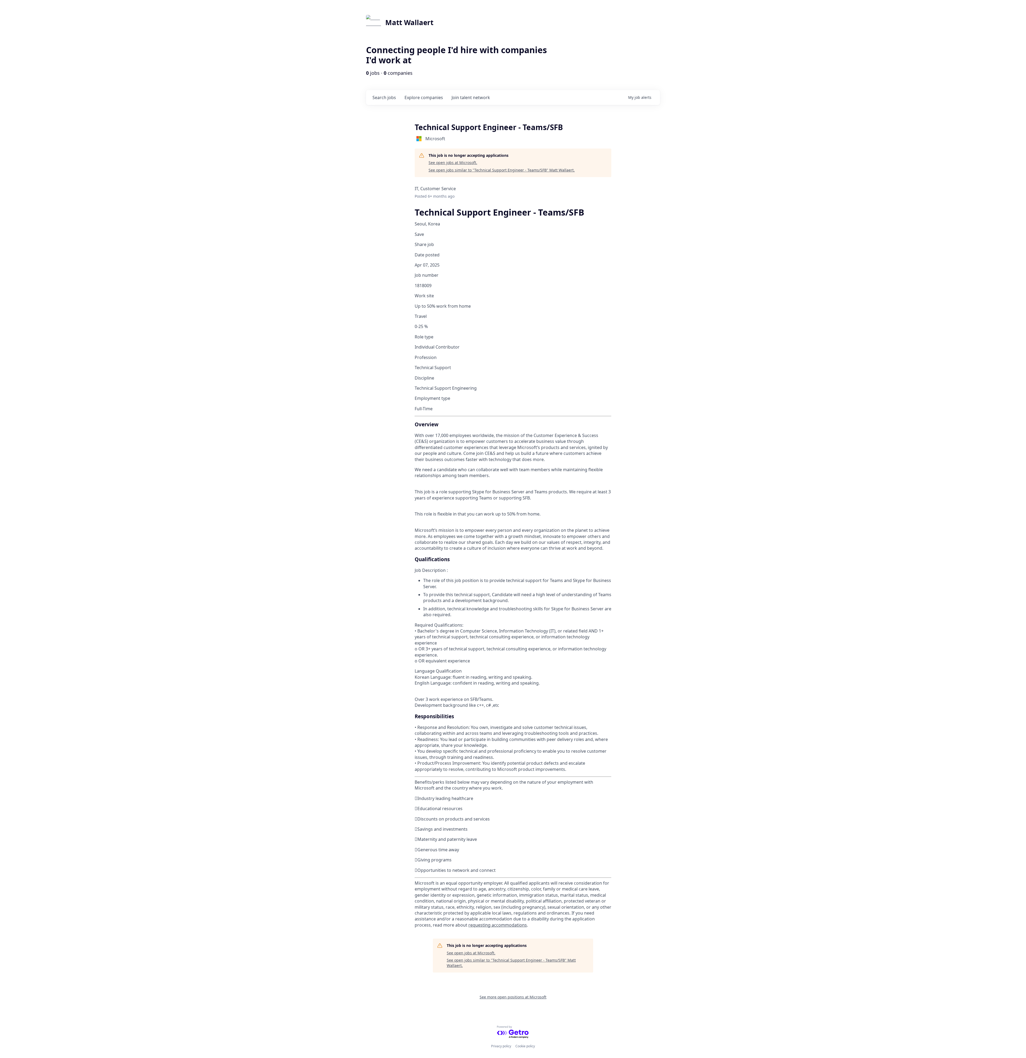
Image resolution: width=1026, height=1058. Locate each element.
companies (424, 97)
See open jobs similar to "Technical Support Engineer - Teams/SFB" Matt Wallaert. (502, 170)
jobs (384, 97)
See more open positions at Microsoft (513, 997)
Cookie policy (525, 1046)
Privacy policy (501, 1046)
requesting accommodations (497, 925)
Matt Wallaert (409, 22)
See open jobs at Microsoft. (453, 162)
